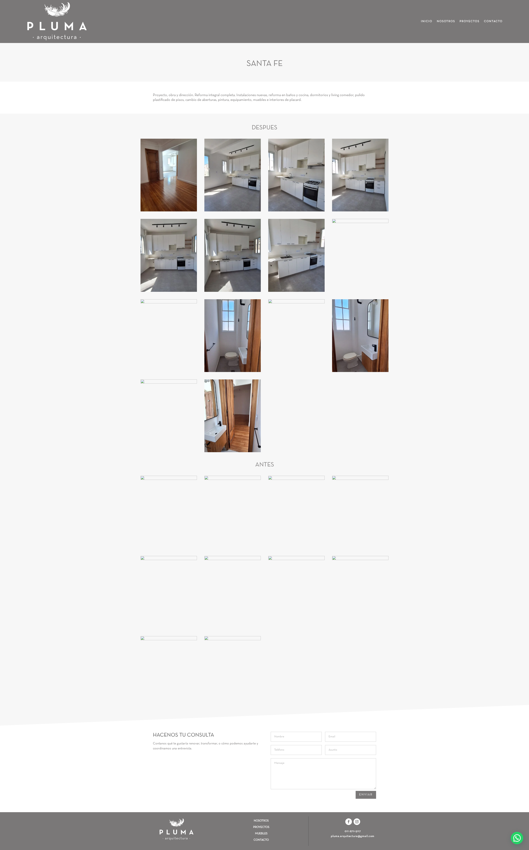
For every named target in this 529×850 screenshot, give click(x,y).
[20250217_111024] (169, 382)
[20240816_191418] (296, 559)
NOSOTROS (446, 21)
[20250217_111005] (232, 371)
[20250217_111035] (232, 451)
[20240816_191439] (360, 479)
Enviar (366, 794)
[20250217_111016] (360, 371)
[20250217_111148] (296, 291)
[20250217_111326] (169, 210)
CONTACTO (493, 21)
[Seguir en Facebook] (348, 821)
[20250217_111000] (169, 302)
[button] (517, 838)
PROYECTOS (469, 21)
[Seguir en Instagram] (357, 821)
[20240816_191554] (169, 479)
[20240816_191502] (360, 559)
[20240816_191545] (232, 479)
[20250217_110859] (169, 291)
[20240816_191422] (232, 559)
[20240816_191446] (296, 479)
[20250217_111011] (296, 302)
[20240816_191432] (169, 559)
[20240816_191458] (169, 639)
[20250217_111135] (296, 210)
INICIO (426, 21)
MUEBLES (261, 833)
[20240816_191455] (232, 639)
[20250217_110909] (232, 291)
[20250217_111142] (360, 222)
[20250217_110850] (360, 210)
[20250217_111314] (232, 210)
